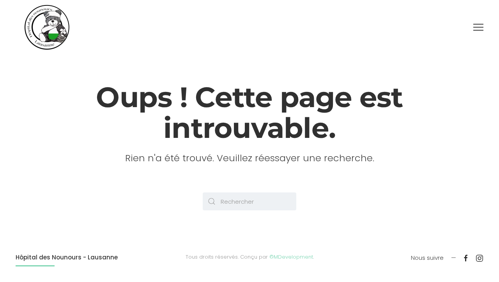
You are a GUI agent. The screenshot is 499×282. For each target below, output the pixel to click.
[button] (478, 27)
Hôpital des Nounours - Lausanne (67, 257)
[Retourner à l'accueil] (47, 27)
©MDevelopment (291, 257)
